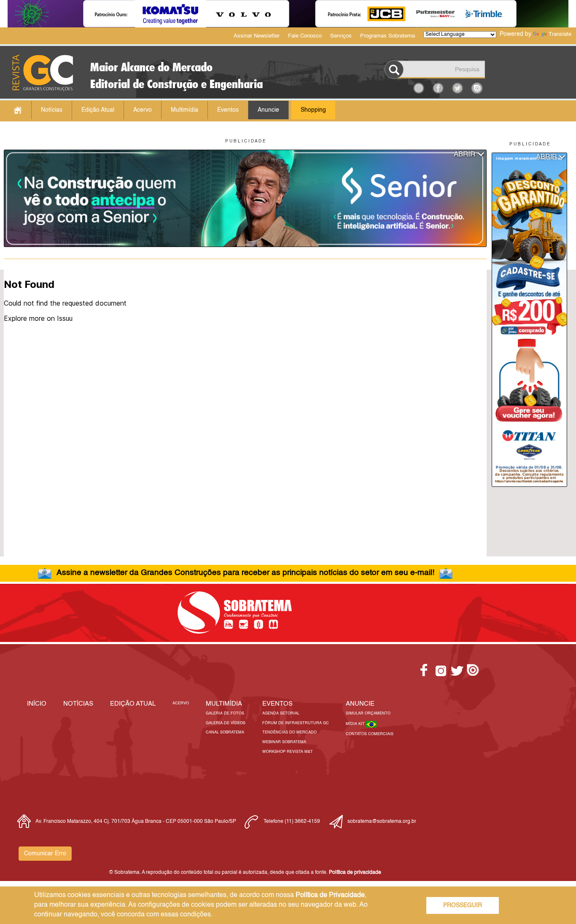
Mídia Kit (356, 724)
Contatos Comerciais (369, 734)
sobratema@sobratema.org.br (381, 821)
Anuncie (268, 110)
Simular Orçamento (368, 713)
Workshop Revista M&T (287, 752)
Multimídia (184, 110)
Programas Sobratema (387, 36)
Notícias (51, 110)
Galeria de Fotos (225, 713)
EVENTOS (277, 704)
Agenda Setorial (280, 713)
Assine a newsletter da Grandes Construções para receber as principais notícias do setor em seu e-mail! (245, 573)
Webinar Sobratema (284, 742)
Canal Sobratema (225, 732)
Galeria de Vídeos (225, 723)
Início (36, 704)
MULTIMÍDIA (224, 704)
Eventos (228, 110)
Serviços (341, 36)
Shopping (313, 110)
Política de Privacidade (330, 895)
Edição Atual (97, 110)
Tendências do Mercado (289, 732)
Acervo (142, 110)
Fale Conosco (305, 36)
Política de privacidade (355, 872)
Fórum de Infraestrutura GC (295, 723)
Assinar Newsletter (257, 36)
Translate (560, 34)
